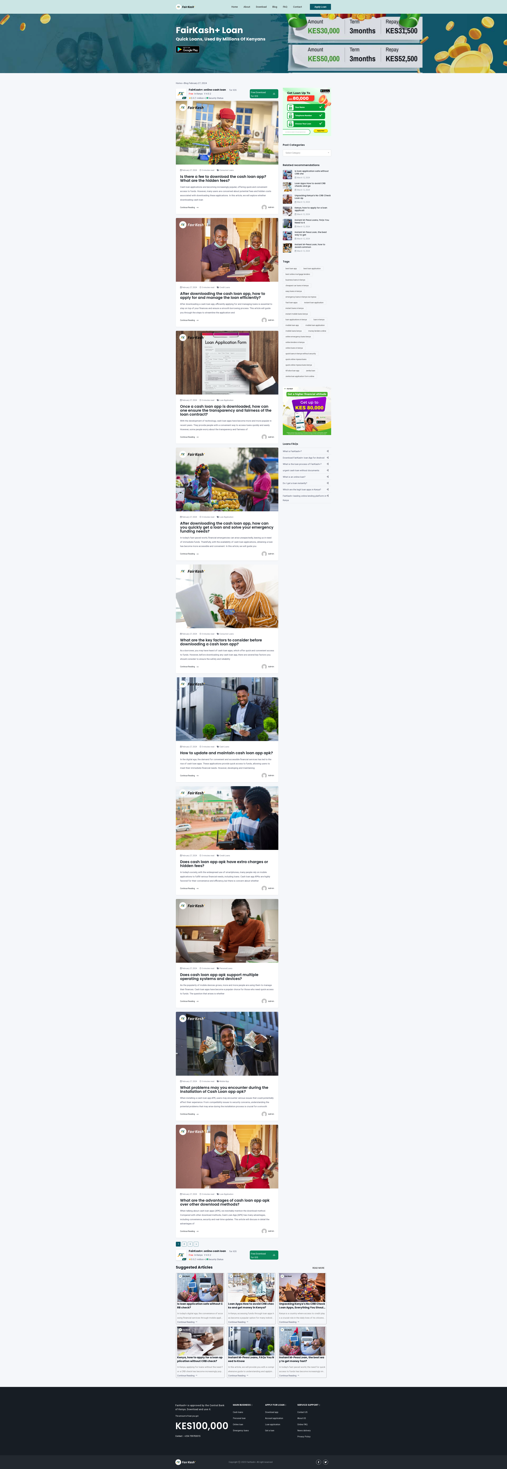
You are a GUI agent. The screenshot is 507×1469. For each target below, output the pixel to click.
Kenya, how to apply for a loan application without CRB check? (200, 1359)
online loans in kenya (294, 348)
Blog (275, 6)
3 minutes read (207, 170)
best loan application (312, 268)
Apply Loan (320, 6)
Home (179, 83)
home (234, 6)
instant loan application (313, 303)
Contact (297, 6)
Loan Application (226, 400)
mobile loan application (315, 325)
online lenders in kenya (295, 342)
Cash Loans (224, 747)
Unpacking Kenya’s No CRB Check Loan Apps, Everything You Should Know (302, 1307)
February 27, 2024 (189, 170)
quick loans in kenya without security (301, 354)
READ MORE (318, 1268)
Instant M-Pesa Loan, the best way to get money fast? (301, 1359)
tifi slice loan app (292, 371)
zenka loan (310, 371)
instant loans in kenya (295, 308)
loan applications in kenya (296, 320)
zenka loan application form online (300, 376)
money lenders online (317, 331)
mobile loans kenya (294, 331)
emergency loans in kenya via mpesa (301, 297)
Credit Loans (224, 287)
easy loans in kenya (294, 291)
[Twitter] (325, 1462)
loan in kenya (319, 320)
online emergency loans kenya (298, 337)
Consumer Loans (226, 170)
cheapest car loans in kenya (297, 285)
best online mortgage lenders (298, 274)
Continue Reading (187, 207)
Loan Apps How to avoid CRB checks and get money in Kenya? (251, 1305)
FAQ (285, 6)
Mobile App (224, 1081)
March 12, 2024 (303, 178)
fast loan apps (291, 303)
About (247, 6)
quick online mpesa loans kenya (299, 365)
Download (261, 6)
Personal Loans (225, 968)
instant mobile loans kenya (297, 314)
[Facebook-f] (318, 1462)
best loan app (291, 268)
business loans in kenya (295, 280)
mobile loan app (292, 325)
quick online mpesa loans (296, 359)
